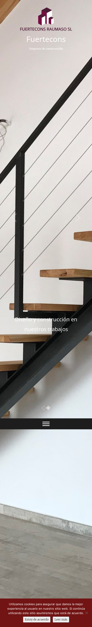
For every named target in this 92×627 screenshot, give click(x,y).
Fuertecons (46, 39)
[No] (86, 613)
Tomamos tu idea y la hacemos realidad (39, 562)
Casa (11, 495)
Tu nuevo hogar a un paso (46, 319)
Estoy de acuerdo (37, 619)
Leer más (60, 619)
